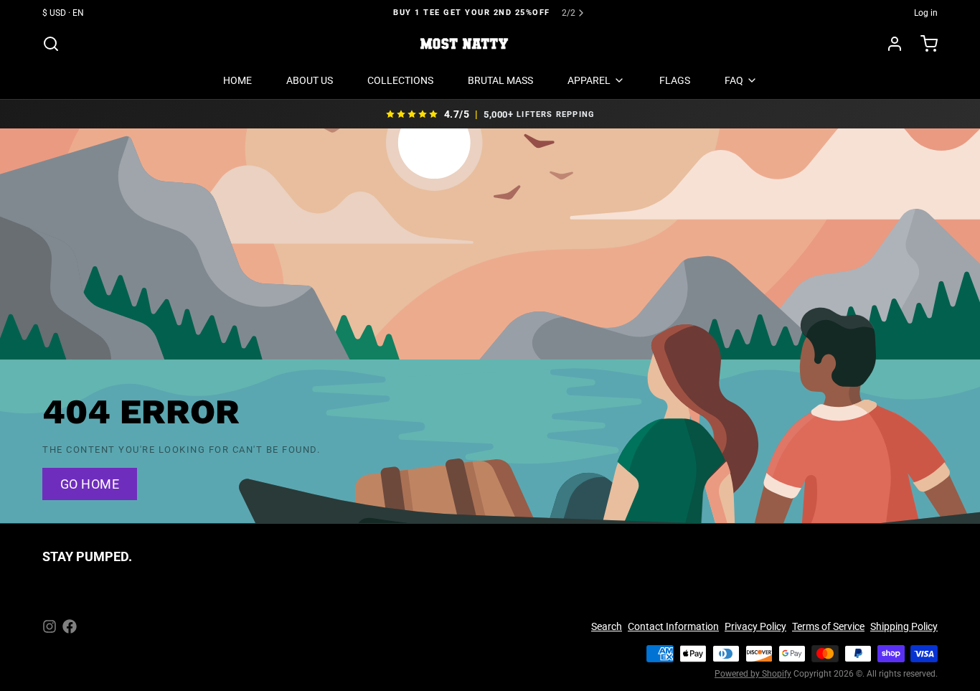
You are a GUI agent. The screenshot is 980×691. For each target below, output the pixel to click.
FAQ (734, 80)
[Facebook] (69, 626)
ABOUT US (309, 80)
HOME (237, 80)
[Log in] (889, 43)
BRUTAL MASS (500, 80)
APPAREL (589, 80)
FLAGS (674, 80)
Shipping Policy (904, 626)
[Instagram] (49, 626)
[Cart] (923, 43)
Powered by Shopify (753, 674)
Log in (926, 13)
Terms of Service (828, 626)
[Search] (51, 43)
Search (606, 626)
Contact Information (673, 626)
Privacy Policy (755, 626)
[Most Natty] (464, 43)
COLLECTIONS (400, 80)
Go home (89, 484)
